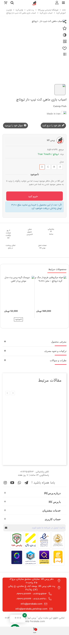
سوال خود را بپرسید (14, 126)
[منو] (63, 3)
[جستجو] (12, 3)
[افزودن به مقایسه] (63, 36)
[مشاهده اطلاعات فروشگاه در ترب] (16, 557)
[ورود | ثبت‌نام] (57, 3)
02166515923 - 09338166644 (31, 594)
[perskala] (34, 3)
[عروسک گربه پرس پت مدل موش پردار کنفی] (18, 292)
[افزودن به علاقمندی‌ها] (63, 29)
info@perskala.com (31, 604)
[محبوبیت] (63, 49)
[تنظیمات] (6, 3)
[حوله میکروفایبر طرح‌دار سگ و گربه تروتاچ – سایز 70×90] (50, 292)
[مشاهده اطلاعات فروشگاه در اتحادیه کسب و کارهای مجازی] (30, 557)
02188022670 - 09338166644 (31, 599)
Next (7, 393)
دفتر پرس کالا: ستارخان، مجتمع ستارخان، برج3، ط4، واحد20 (31, 581)
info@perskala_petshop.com (31, 609)
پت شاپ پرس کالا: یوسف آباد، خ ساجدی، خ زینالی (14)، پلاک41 (31, 588)
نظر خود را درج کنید (51, 126)
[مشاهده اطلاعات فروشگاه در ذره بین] (44, 557)
